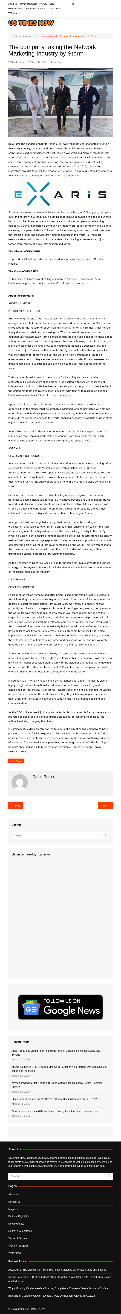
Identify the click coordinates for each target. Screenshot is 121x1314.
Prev (17, 805)
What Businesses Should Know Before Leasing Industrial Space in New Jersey (56, 1111)
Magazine (13, 1209)
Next (103, 805)
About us (12, 4)
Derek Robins (18, 62)
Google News (15, 8)
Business (57, 62)
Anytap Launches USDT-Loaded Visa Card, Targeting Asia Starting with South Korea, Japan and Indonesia (59, 1069)
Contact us (30, 8)
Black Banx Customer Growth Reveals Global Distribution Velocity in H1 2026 (55, 1099)
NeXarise (17, 761)
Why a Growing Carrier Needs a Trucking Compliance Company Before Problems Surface (57, 1085)
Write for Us (14, 13)
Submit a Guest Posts (49, 8)
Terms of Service (28, 4)
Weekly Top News (18, 1245)
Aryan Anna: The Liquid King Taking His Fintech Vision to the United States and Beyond (56, 1052)
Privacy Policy (46, 4)
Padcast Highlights (18, 1216)
